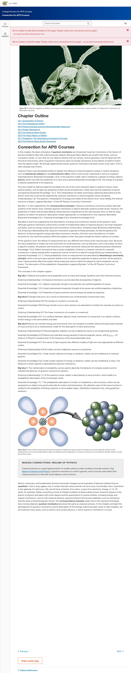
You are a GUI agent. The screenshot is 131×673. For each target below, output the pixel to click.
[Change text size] (125, 23)
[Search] (88, 23)
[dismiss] (128, 30)
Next (119, 651)
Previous (24, 651)
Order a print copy (30, 661)
